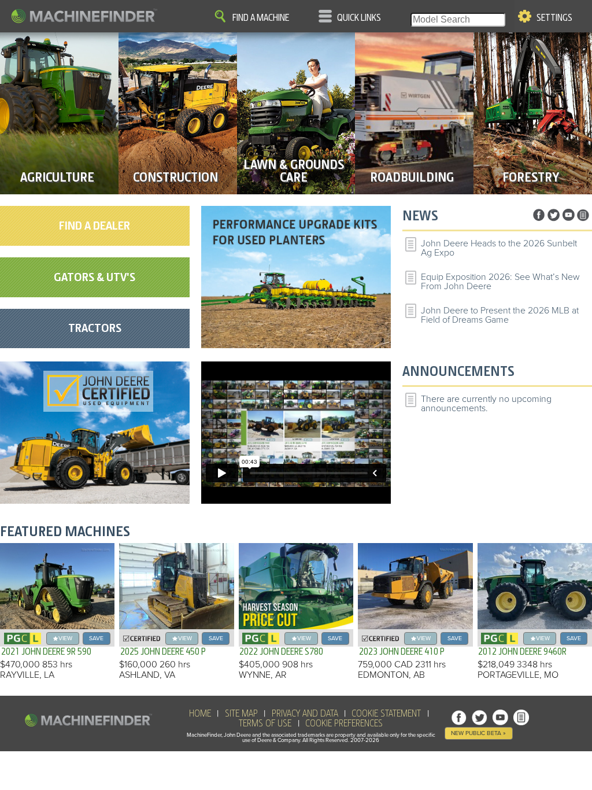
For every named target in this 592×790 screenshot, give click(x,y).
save (96, 638)
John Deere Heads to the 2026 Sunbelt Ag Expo (499, 248)
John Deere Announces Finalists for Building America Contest (491, 348)
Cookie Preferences (344, 723)
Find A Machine (260, 18)
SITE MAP (241, 713)
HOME (200, 713)
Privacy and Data (305, 713)
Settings (554, 18)
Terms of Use (265, 723)
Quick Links (359, 18)
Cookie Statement (386, 713)
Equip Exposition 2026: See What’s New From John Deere (500, 281)
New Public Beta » (478, 733)
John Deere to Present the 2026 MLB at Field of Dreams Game (500, 315)
